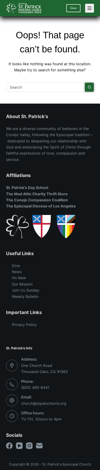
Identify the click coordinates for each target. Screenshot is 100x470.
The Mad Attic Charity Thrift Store (37, 194)
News (17, 271)
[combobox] (45, 87)
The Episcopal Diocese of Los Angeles (41, 206)
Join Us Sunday (25, 290)
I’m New (19, 277)
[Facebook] (9, 445)
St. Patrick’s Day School (27, 187)
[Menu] (89, 8)
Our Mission (22, 284)
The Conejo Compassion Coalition (37, 200)
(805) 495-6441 (35, 387)
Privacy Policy (24, 324)
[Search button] (89, 87)
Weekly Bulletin (25, 296)
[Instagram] (29, 445)
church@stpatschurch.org (43, 403)
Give (73, 8)
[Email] (39, 445)
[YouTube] (19, 445)
